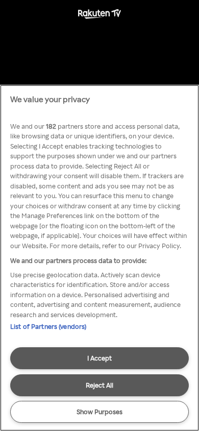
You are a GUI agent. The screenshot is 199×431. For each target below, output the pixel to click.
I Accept (99, 358)
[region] (99, 258)
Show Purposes (99, 412)
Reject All (99, 385)
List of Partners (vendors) (48, 326)
